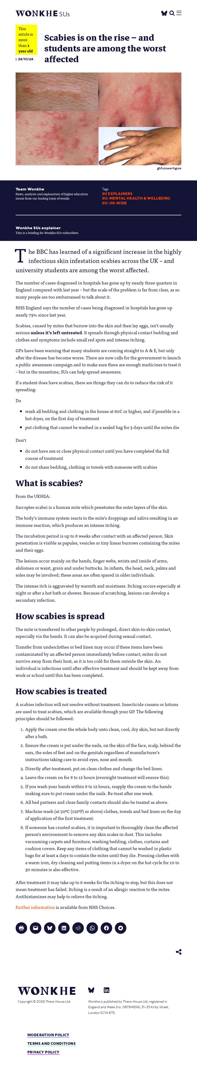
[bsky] (94, 990)
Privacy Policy (43, 1052)
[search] (172, 12)
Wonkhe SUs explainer (38, 228)
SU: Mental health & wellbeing (136, 198)
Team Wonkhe (30, 189)
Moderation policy (48, 1035)
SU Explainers (117, 194)
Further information (35, 907)
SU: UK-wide (114, 203)
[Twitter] (164, 12)
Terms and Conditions (51, 1043)
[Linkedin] (104, 990)
